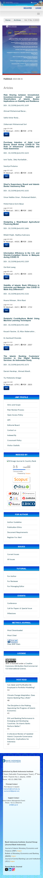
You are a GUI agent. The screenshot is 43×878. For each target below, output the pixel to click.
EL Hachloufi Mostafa (12, 338)
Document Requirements (17, 532)
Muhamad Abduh (28, 197)
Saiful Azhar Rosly (11, 118)
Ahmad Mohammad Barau (15, 111)
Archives (17, 20)
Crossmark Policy (14, 440)
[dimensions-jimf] (29, 494)
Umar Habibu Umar (12, 197)
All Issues (11, 559)
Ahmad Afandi (24, 371)
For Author (11, 576)
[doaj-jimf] (14, 494)
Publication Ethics (14, 527)
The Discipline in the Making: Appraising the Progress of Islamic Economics (21, 708)
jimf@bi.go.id (13, 805)
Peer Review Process (15, 410)
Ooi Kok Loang (9, 267)
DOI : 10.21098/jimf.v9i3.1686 (16, 228)
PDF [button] (6, 134)
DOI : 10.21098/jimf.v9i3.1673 (16, 365)
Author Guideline (14, 522)
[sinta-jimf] (21, 487)
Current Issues (13, 554)
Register (28, 8)
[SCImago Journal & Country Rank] (21, 461)
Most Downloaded (15, 630)
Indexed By (11, 435)
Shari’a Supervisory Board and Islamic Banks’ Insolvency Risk (21, 185)
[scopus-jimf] (21, 470)
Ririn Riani (21, 300)
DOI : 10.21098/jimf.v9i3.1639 (16, 106)
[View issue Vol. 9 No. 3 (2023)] (21, 50)
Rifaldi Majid (9, 235)
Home (7, 20)
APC (9, 420)
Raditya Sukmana (22, 235)
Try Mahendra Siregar (12, 378)
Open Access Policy (15, 415)
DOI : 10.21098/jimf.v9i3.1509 (16, 262)
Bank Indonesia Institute (23, 771)
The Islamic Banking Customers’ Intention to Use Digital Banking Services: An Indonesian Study (21, 358)
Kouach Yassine (10, 332)
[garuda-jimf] (29, 499)
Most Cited (11, 636)
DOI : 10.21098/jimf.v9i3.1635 (16, 191)
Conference (12, 603)
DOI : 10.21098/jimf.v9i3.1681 (16, 325)
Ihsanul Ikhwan (10, 300)
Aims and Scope (13, 405)
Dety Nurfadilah (20, 160)
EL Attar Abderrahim (26, 332)
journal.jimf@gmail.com (11, 791)
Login (38, 8)
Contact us (11, 430)
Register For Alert (14, 537)
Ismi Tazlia (8, 160)
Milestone (11, 614)
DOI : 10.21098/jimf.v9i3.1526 (16, 294)
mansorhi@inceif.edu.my (12, 789)
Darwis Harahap (10, 371)
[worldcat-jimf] (14, 504)
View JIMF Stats (13, 644)
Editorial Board (13, 425)
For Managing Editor (15, 586)
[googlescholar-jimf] (14, 499)
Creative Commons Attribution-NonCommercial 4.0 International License (21, 666)
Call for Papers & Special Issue (19, 608)
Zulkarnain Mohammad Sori (15, 124)
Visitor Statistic (13, 446)
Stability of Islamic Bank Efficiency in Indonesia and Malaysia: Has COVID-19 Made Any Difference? (21, 287)
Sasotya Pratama (11, 166)
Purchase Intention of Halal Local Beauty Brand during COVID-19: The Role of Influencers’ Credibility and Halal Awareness (21, 145)
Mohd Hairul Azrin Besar (14, 204)
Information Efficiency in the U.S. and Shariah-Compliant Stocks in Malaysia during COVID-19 (21, 255)
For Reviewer (12, 581)
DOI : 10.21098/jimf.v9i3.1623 (16, 153)
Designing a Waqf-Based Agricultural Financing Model (21, 223)
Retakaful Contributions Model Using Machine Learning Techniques (21, 319)
